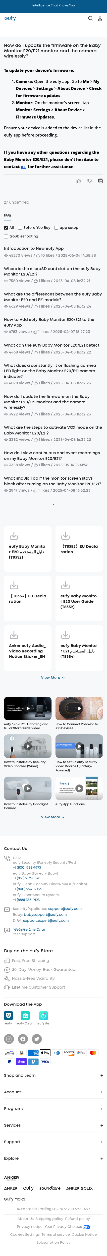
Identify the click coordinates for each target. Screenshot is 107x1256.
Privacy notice (30, 1226)
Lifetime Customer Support (38, 987)
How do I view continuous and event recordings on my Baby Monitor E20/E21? (52, 455)
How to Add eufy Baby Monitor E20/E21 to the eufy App (49, 322)
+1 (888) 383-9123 (26, 900)
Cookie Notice (84, 1234)
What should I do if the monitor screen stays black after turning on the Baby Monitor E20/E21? (52, 481)
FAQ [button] (7, 215)
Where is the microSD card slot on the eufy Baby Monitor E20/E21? (52, 271)
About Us (25, 1219)
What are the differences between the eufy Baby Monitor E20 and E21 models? (53, 297)
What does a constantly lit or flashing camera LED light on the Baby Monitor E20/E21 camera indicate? (50, 371)
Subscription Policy (54, 1242)
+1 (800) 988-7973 (27, 867)
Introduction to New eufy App (34, 248)
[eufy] (10, 19)
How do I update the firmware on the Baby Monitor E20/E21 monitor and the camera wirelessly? (47, 402)
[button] (9, 31)
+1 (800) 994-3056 (27, 889)
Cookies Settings (25, 1234)
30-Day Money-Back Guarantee (43, 969)
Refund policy (77, 1219)
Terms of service (56, 1234)
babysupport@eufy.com (45, 914)
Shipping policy (49, 1219)
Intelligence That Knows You (53, 5)
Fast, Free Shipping (30, 960)
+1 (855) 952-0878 (26, 878)
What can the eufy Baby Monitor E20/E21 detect (52, 345)
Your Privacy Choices (64, 1226)
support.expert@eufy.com (46, 920)
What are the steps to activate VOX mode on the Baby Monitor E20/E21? (53, 430)
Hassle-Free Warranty (33, 978)
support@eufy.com (65, 908)
